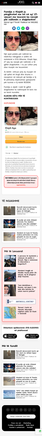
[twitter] (12, 410)
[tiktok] (30, 410)
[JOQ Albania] (21, 3)
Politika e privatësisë (15, 425)
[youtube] (8, 410)
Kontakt (30, 427)
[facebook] (17, 410)
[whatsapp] (25, 410)
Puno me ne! (16, 423)
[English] (36, 3)
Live (5, 3)
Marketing (27, 423)
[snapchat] (34, 410)
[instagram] (21, 410)
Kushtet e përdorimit (16, 427)
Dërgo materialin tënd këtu (20, 416)
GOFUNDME (9, 103)
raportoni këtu (21, 185)
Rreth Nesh (30, 425)
